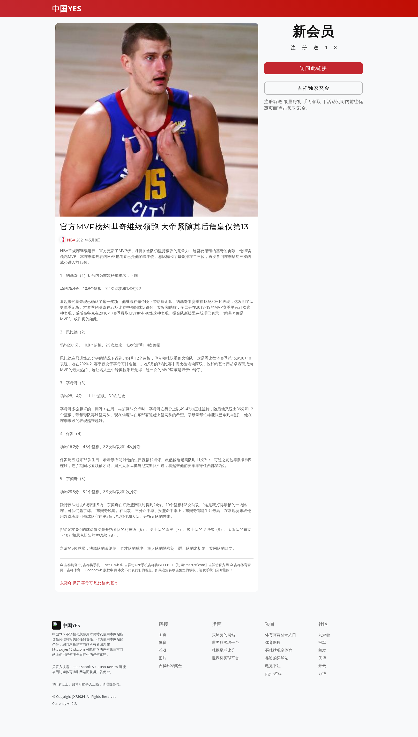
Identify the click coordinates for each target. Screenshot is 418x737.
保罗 (76, 583)
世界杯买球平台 (225, 642)
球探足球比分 (223, 650)
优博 (322, 658)
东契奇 (66, 583)
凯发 (322, 650)
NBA (71, 240)
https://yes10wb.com (68, 649)
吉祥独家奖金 (313, 88)
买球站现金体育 (278, 650)
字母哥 (87, 583)
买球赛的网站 (223, 634)
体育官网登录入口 (280, 634)
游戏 (162, 650)
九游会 (324, 634)
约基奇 (112, 583)
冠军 (322, 642)
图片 (162, 658)
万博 (322, 673)
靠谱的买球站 (276, 658)
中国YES (66, 8)
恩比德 (99, 583)
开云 (322, 665)
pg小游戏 (273, 673)
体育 (162, 642)
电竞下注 (273, 665)
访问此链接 (313, 68)
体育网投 (273, 642)
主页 (162, 634)
